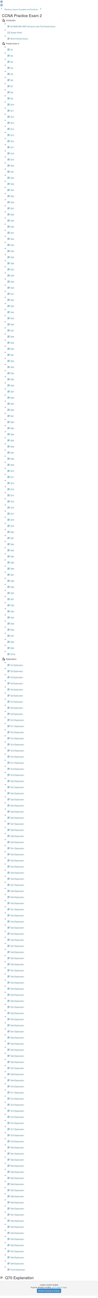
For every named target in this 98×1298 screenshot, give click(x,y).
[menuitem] (1, 6)
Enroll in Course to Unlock (49, 1290)
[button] (1, 2)
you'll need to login (59, 1287)
